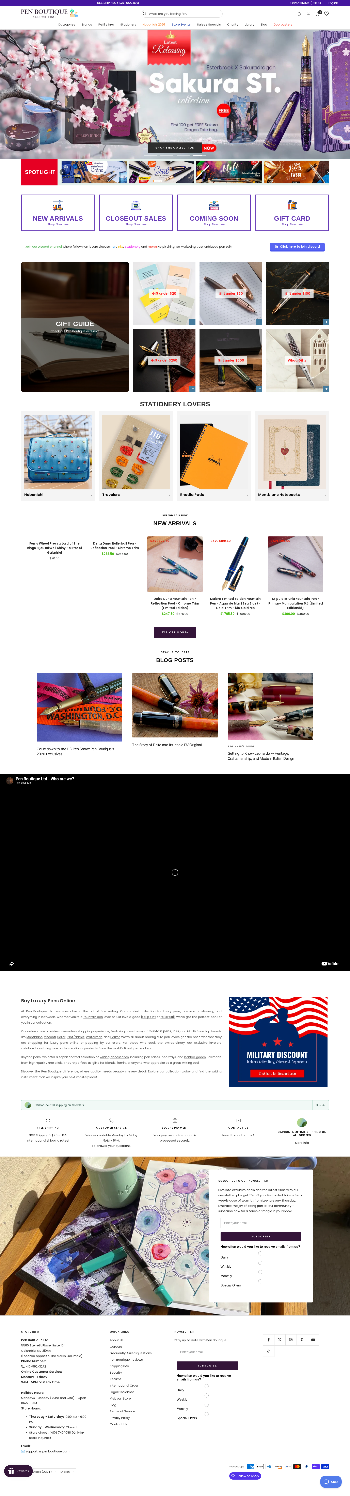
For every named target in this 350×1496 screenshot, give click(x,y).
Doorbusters (283, 24)
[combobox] (184, 13)
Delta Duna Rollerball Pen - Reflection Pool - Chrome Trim (115, 545)
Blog (264, 24)
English (333, 3)
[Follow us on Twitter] (279, 1339)
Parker (115, 1037)
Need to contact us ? (238, 1135)
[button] (299, 14)
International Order (124, 1385)
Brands (87, 24)
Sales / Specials (209, 24)
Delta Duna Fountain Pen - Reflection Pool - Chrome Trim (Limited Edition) (175, 603)
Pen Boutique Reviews (126, 1359)
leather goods (195, 1057)
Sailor (61, 1037)
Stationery (128, 24)
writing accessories (114, 1057)
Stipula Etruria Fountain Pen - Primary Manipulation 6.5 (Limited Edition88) (295, 603)
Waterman (94, 1037)
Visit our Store (120, 1398)
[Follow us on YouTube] (313, 1339)
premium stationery (198, 1011)
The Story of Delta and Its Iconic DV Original (167, 745)
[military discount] (278, 1042)
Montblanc (35, 1037)
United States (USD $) (305, 3)
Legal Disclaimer (122, 1392)
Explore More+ (175, 632)
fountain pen (93, 1017)
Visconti (50, 1037)
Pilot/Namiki (75, 1037)
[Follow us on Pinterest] (302, 1339)
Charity (232, 24)
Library (249, 24)
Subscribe (261, 1236)
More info (320, 1105)
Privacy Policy (120, 1418)
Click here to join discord (300, 246)
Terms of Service (122, 1411)
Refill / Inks (106, 24)
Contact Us (118, 1424)
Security (116, 1372)
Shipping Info (119, 1366)
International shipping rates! (48, 1140)
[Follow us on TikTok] (268, 1351)
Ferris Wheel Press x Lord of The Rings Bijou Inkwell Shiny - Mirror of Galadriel (54, 548)
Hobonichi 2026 (154, 24)
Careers (116, 1346)
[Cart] (317, 14)
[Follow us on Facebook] (268, 1339)
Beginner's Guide (241, 746)
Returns (115, 1379)
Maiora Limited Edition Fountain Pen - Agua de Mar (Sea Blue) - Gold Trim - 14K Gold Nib (235, 603)
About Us (117, 1340)
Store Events (181, 24)
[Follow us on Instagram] (291, 1339)
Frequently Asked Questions (131, 1353)
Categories (66, 24)
